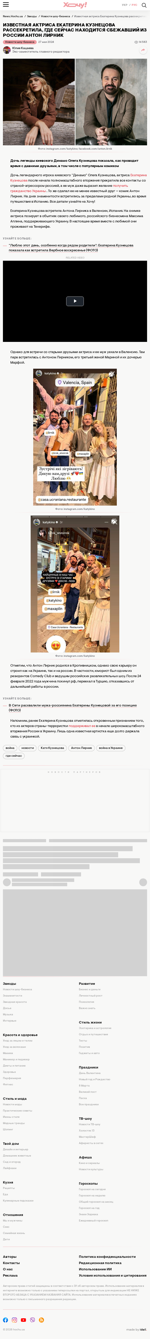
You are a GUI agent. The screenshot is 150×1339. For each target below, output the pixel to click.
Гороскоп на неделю (92, 1195)
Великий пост (88, 1092)
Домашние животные (17, 1156)
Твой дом (11, 1144)
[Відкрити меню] (6, 4)
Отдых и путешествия (93, 1034)
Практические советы (17, 1111)
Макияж (8, 1053)
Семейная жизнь (14, 1233)
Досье (7, 1008)
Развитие (87, 984)
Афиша (85, 1157)
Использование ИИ (95, 1269)
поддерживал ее (82, 726)
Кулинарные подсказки (18, 1201)
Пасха (83, 1098)
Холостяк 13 (87, 1131)
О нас (8, 1269)
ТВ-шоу (85, 1119)
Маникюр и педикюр (16, 1059)
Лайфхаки (9, 1168)
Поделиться (143, 50)
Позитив (84, 1047)
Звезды (9, 984)
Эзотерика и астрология (95, 1028)
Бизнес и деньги (89, 989)
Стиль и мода (15, 1099)
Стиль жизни (90, 1022)
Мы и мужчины (12, 1220)
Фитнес (8, 1084)
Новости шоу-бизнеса (19, 42)
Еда (5, 1194)
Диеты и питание (14, 1066)
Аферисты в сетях (91, 1143)
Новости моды (12, 1104)
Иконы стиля (11, 1117)
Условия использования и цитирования (112, 1276)
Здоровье (9, 1072)
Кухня (8, 1182)
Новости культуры (91, 1169)
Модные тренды (14, 1123)
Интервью (9, 1021)
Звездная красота (15, 1002)
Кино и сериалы (89, 1163)
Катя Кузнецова (52, 748)
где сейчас (14, 756)
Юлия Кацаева (23, 48)
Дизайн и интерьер (15, 1149)
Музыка (8, 1014)
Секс (6, 1227)
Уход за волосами (14, 1047)
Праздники (88, 1067)
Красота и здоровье (20, 1035)
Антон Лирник (81, 748)
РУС (134, 5)
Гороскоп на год (89, 1208)
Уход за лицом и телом (17, 1041)
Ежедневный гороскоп (93, 1220)
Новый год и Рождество (94, 1079)
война (10, 748)
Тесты (83, 1041)
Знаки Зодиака (88, 1214)
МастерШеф (87, 1137)
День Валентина (90, 1073)
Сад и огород (12, 1162)
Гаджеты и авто (89, 1053)
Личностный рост (91, 996)
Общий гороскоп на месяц (96, 1202)
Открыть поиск (144, 5)
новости (27, 748)
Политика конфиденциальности (107, 1257)
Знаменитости (12, 996)
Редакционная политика (100, 1263)
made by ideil (136, 1329)
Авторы (9, 1257)
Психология (86, 1002)
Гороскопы (88, 1184)
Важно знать (87, 1008)
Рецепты (9, 1188)
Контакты (11, 1263)
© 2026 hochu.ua (14, 1329)
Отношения (13, 1215)
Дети (6, 1239)
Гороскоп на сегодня (92, 1189)
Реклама (10, 1276)
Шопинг (8, 1129)
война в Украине (111, 748)
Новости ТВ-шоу (89, 1124)
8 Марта (84, 1086)
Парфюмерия (12, 1078)
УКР (125, 5)
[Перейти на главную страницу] (75, 5)
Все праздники (89, 1104)
